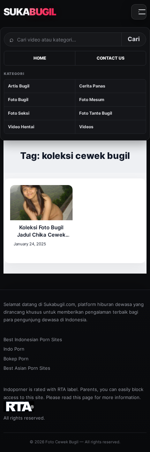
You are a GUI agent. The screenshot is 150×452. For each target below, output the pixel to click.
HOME (39, 58)
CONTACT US (111, 58)
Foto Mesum (91, 99)
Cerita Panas (92, 86)
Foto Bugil (18, 99)
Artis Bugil (18, 86)
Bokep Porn (16, 358)
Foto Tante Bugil (95, 113)
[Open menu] (139, 12)
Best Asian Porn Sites (26, 368)
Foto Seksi (18, 113)
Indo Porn (13, 349)
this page (83, 397)
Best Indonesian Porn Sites (32, 339)
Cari (134, 39)
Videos (86, 126)
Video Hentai (21, 126)
